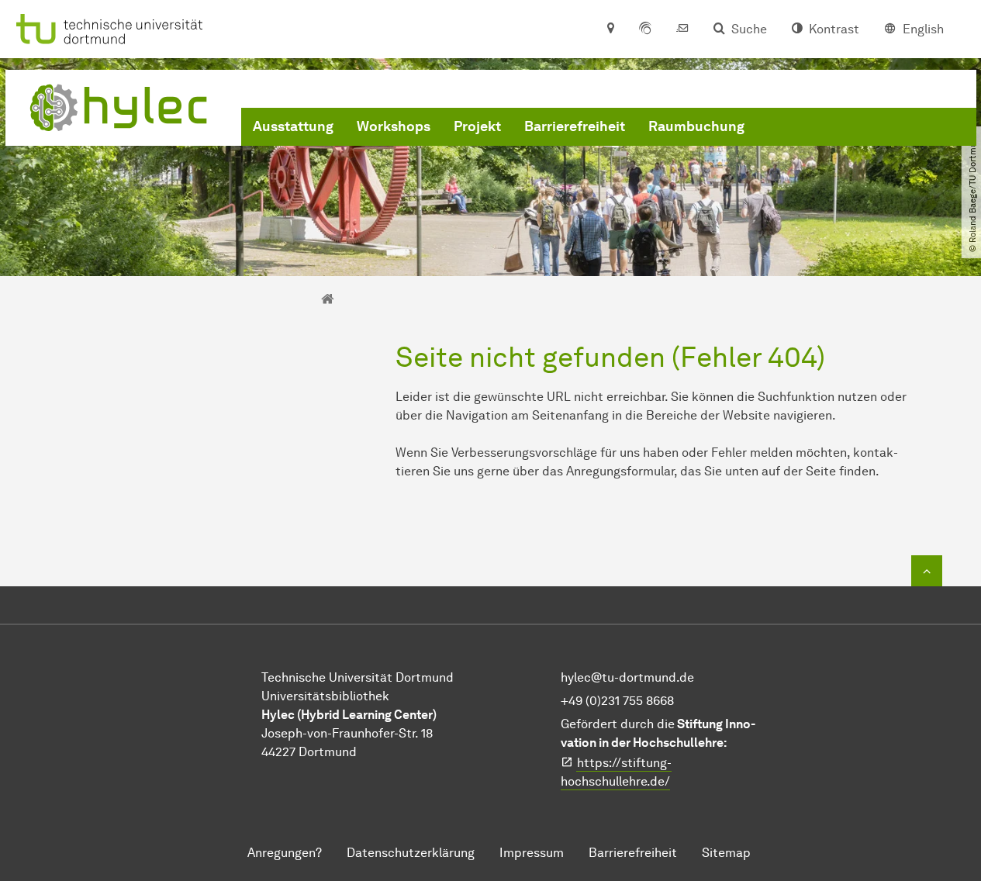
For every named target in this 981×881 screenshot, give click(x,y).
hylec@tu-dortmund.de (627, 677)
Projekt (477, 126)
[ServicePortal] (645, 29)
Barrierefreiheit (574, 126)
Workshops (393, 126)
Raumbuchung (696, 126)
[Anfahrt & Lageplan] (610, 29)
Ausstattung (293, 126)
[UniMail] (682, 29)
